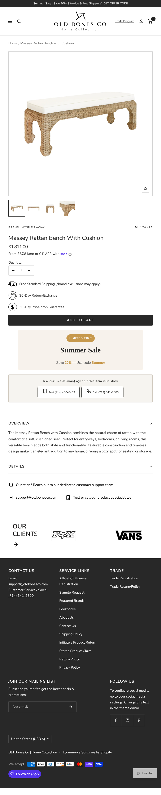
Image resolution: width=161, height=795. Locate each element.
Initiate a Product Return (77, 642)
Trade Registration (124, 578)
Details (16, 466)
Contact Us (67, 626)
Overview (19, 423)
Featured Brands (71, 600)
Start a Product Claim (75, 651)
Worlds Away (33, 227)
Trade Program (124, 21)
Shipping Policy (70, 634)
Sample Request (71, 592)
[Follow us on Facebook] (116, 720)
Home (13, 43)
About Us (66, 617)
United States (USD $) (28, 739)
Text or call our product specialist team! (104, 497)
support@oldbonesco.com (36, 497)
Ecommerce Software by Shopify (87, 752)
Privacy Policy (69, 667)
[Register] (70, 707)
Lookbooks (67, 609)
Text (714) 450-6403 (62, 392)
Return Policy (69, 659)
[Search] (19, 21)
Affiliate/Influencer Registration (73, 581)
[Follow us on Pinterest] (139, 720)
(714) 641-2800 (21, 595)
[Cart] (150, 21)
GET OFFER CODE (116, 3)
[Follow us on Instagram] (127, 720)
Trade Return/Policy (125, 586)
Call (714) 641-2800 (106, 392)
